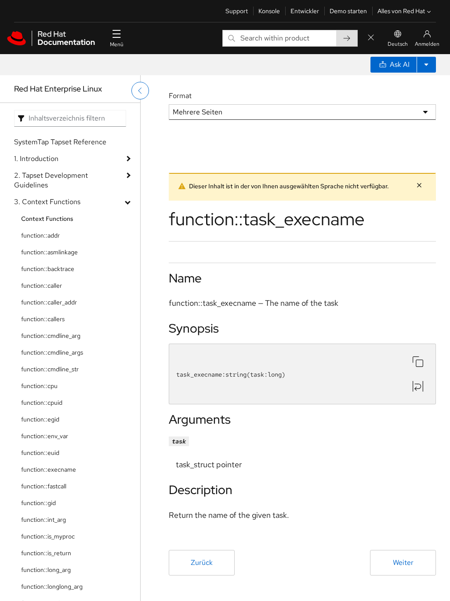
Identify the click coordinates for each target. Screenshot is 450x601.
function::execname (48, 469)
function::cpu (39, 386)
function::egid (40, 419)
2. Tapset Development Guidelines (51, 180)
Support (236, 11)
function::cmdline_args (52, 352)
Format (180, 95)
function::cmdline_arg (50, 336)
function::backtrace (47, 269)
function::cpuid (41, 403)
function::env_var (44, 436)
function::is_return (46, 553)
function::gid (38, 503)
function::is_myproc (48, 536)
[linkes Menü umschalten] (140, 90)
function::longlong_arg (52, 586)
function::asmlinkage (49, 252)
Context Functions (47, 219)
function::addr (40, 235)
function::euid (40, 453)
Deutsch (398, 44)
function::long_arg (46, 570)
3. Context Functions (47, 201)
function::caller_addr (49, 302)
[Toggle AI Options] (426, 65)
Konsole (269, 11)
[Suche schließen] (371, 38)
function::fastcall (43, 486)
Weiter (403, 562)
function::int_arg (43, 520)
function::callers (43, 319)
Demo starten (348, 11)
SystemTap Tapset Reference (60, 142)
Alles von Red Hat (401, 11)
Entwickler (304, 11)
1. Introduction (36, 158)
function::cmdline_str (50, 369)
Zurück (202, 562)
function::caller (41, 286)
